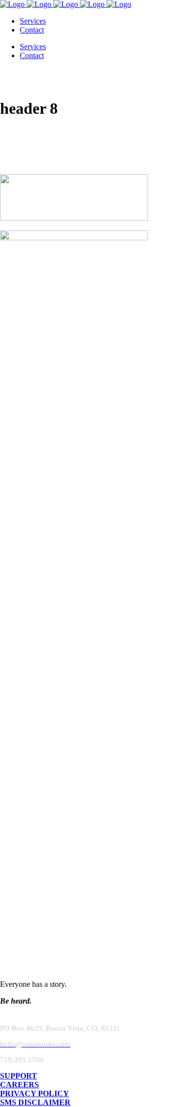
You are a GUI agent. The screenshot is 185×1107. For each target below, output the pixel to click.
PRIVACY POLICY (34, 1093)
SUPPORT (18, 1076)
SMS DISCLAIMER (35, 1102)
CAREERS (19, 1084)
